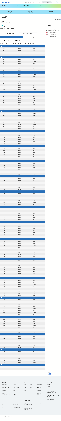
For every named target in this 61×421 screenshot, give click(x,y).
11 (12, 43)
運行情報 (3, 393)
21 (28, 43)
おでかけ (17, 5)
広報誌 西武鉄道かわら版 (16, 407)
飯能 (24, 391)
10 (10, 43)
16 (20, 43)
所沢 (31, 387)
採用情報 (45, 5)
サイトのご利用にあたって (51, 399)
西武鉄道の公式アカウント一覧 (51, 392)
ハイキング (14, 403)
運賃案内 (51, 12)
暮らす (11, 5)
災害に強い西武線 (39, 384)
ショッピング (39, 391)
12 (13, 43)
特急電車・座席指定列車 (5, 387)
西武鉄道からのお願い (38, 403)
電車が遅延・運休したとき (6, 394)
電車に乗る (4, 5)
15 (18, 43)
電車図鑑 (14, 394)
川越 (2, 404)
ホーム (3, 379)
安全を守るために (26, 403)
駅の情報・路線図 (4, 384)
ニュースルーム (56, 5)
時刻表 (10, 12)
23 (32, 43)
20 (26, 43)
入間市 (25, 390)
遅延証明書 (14, 384)
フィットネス (39, 390)
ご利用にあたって (57, 19)
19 (25, 43)
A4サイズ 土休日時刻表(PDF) (52, 34)
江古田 (25, 384)
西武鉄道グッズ (39, 393)
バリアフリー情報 (15, 390)
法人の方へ (50, 5)
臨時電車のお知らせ (16, 387)
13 (15, 43)
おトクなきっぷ (15, 404)
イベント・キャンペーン (5, 408)
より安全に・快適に (26, 5)
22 (30, 43)
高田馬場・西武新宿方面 (9, 33)
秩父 (2, 403)
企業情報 (40, 5)
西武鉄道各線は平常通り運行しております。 (8, 22)
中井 (31, 384)
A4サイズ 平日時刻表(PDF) (51, 32)
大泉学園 (25, 387)
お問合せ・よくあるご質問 (30, 2)
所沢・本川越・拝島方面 (28, 33)
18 (23, 43)
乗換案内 (30, 12)
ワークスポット (39, 387)
